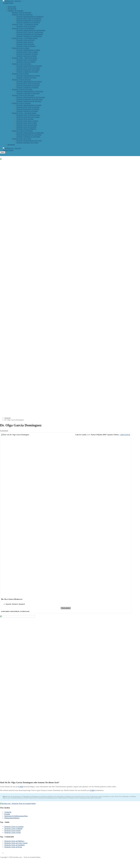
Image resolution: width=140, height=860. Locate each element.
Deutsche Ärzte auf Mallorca (14, 841)
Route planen (65, 608)
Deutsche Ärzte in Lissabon (14, 826)
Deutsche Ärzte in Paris (12, 830)
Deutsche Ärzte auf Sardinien (14, 845)
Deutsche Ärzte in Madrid (13, 828)
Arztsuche (7, 812)
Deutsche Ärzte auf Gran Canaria (15, 843)
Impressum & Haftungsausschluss (16, 816)
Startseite (7, 418)
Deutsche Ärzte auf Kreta (13, 847)
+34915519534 (124, 435)
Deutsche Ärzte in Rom (12, 832)
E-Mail (20, 787)
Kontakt (7, 814)
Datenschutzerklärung (11, 818)
